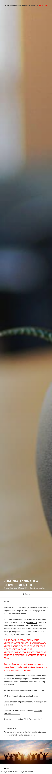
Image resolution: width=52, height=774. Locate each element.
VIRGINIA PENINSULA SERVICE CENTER (21, 583)
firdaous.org (32, 622)
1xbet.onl (43, 5)
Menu (27, 594)
